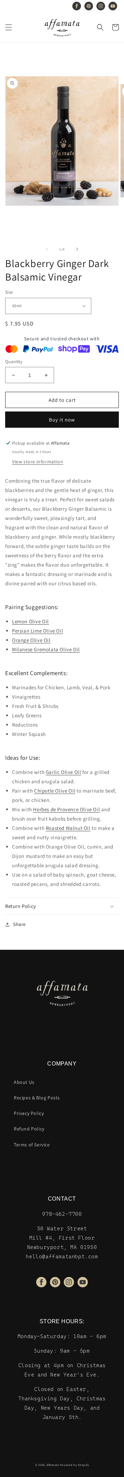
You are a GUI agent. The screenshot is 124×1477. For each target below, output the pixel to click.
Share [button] (19, 924)
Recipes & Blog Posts (37, 1098)
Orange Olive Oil (31, 640)
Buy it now (62, 419)
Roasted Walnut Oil (68, 828)
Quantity (13, 361)
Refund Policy (29, 1129)
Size (9, 292)
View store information (37, 461)
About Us (24, 1082)
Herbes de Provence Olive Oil (66, 809)
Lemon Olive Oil (30, 621)
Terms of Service (32, 1145)
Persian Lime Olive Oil (37, 630)
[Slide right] (77, 249)
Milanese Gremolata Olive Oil (46, 649)
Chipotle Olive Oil (54, 790)
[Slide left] (46, 249)
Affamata (52, 1465)
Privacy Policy (29, 1113)
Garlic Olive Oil (63, 772)
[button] (8, 27)
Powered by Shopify (74, 1465)
